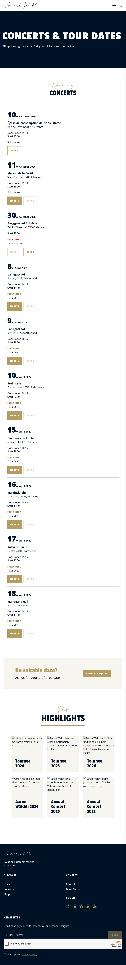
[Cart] (120, 5)
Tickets (14, 200)
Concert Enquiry (97, 673)
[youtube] (75, 906)
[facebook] (81, 906)
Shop (7, 894)
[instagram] (68, 906)
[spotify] (94, 906)
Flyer (14, 150)
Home (7, 884)
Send (115, 934)
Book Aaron (73, 889)
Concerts (9, 889)
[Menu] (114, 5)
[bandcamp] (87, 906)
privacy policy (29, 954)
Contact (70, 884)
